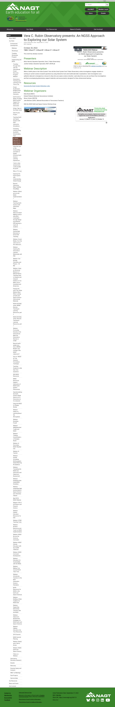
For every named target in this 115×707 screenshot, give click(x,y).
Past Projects (14, 675)
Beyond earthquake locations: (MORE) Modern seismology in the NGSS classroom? (17, 349)
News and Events (13, 683)
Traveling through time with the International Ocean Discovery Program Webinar (16, 70)
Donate (103, 13)
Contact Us (7, 693)
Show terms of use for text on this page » (30, 699)
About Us (10, 29)
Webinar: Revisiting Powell (15, 421)
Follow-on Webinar (16, 655)
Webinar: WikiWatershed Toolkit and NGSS (17, 428)
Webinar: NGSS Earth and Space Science (17, 649)
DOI (25, 44)
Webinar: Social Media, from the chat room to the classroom (17, 242)
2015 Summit (16, 634)
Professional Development (14, 44)
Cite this (29, 44)
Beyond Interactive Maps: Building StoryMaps (17, 186)
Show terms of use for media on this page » (30, 702)
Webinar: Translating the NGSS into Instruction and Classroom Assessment (17, 472)
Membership (8, 695)
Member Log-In (103, 9)
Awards (12, 663)
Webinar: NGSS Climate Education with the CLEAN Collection (17, 546)
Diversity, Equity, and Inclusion (15, 669)
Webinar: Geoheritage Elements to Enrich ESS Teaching (16, 233)
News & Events (75, 29)
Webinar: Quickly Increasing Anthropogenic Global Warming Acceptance (17, 460)
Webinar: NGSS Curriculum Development (17, 554)
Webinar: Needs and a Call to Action (17, 643)
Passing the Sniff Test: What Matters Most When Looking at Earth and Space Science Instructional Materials (17, 295)
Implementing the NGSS (16, 60)
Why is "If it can (17, 171)
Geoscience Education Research (15, 659)
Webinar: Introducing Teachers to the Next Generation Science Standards (17, 580)
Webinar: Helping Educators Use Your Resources (17, 629)
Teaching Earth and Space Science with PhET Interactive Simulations (17, 122)
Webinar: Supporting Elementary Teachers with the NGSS (17, 609)
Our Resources (51, 29)
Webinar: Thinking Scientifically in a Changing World (17, 437)
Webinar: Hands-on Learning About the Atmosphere (17, 413)
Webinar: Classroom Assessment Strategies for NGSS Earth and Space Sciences (17, 619)
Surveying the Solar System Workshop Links (37, 86)
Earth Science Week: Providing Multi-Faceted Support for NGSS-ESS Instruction (17, 101)
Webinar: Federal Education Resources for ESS (17, 514)
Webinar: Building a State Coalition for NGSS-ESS (17, 600)
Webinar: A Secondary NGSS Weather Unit (17, 446)
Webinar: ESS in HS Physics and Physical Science (17, 505)
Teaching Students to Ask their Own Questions (17, 369)
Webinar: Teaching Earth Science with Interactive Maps (17, 205)
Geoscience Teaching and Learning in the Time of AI (17, 81)
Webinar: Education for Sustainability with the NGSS (17, 561)
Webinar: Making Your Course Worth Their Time (17, 569)
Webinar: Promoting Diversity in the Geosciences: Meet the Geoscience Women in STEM (17, 334)
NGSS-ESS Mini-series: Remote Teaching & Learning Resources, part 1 (17, 321)
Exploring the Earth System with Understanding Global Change (17, 177)
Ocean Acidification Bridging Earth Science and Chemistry (17, 90)
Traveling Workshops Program (15, 55)
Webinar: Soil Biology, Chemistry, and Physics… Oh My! (17, 262)
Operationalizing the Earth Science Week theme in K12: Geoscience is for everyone (17, 396)
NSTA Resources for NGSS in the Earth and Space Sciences (17, 591)
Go (107, 4)
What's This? (55, 699)
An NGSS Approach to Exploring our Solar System (16, 141)
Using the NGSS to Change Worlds (17, 405)
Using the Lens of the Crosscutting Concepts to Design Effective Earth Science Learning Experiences (17, 153)
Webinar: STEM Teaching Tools (17, 521)
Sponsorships (14, 678)
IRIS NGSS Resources (16, 375)
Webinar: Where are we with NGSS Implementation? (17, 195)
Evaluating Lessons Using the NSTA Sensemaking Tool (17, 132)
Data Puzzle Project (16, 113)
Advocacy (13, 665)
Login (104, 0)
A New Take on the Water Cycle (17, 109)
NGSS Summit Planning (17, 638)
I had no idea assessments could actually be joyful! (17, 165)
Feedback (7, 700)
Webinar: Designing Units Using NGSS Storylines (17, 481)
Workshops (15, 51)
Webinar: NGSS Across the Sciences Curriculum (17, 537)
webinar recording (96, 66)
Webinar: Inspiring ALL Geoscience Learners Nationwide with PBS (17, 251)
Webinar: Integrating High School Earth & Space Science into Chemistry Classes (17, 491)
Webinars (14, 48)
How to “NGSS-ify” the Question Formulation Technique (17, 360)
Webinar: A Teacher (16, 452)
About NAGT (12, 38)
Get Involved (98, 29)
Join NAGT (90, 9)
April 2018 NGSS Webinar (17, 499)
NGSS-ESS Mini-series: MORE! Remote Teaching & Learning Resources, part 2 (17, 309)
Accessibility (8, 698)
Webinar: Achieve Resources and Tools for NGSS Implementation (17, 528)
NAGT (9, 35)
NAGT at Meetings (15, 673)
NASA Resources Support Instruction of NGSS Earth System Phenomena (17, 384)
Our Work (29, 29)
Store (91, 13)
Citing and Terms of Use (25, 692)
